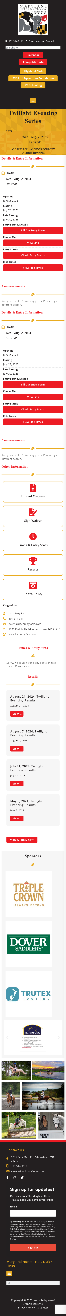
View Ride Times (33, 267)
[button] (33, 100)
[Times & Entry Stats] (33, 536)
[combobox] (33, 47)
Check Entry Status (33, 255)
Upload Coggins (33, 496)
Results (33, 569)
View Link (33, 243)
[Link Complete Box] (33, 705)
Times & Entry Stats (33, 545)
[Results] (33, 561)
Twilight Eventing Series (33, 116)
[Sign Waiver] (33, 512)
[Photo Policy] (33, 585)
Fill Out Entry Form (33, 230)
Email (13, 1206)
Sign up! (33, 1247)
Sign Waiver (33, 520)
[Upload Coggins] (33, 488)
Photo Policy (33, 594)
